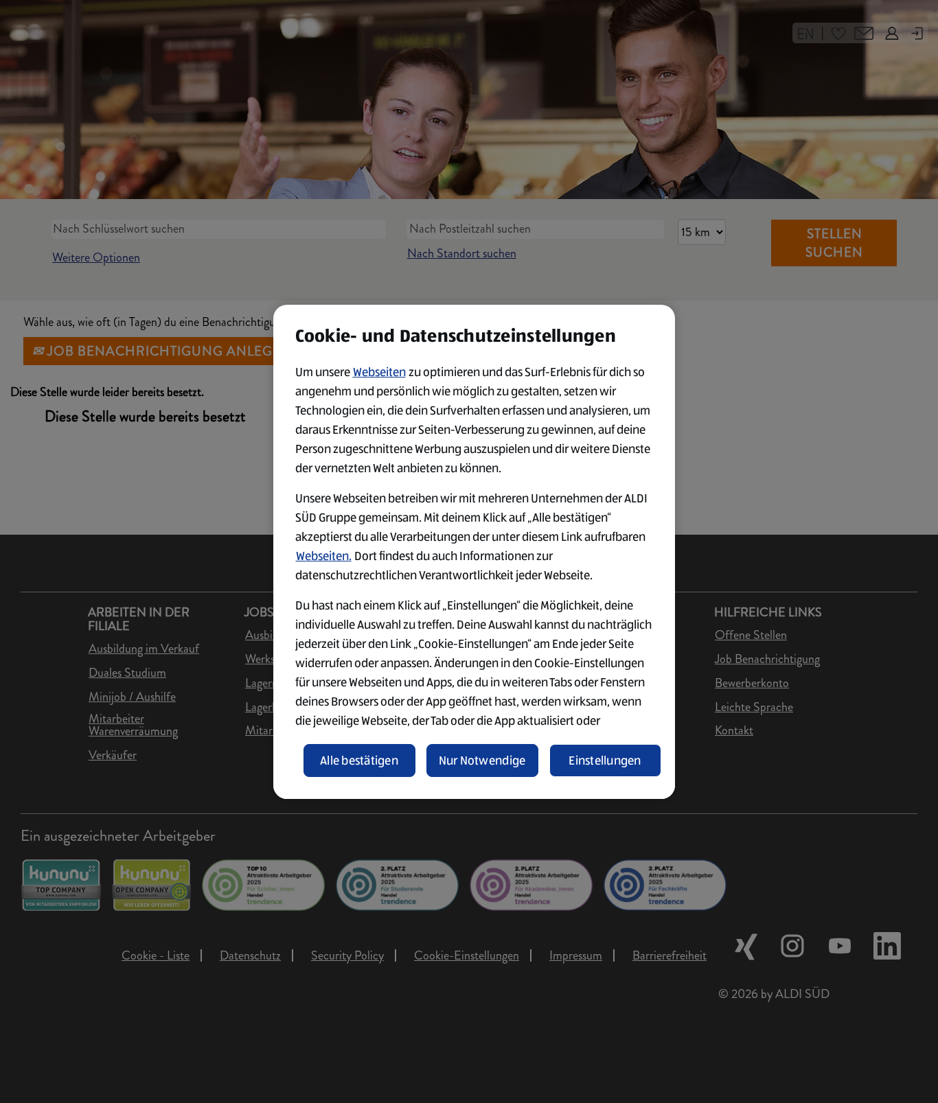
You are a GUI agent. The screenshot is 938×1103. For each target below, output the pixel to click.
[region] (474, 552)
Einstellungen (605, 760)
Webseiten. (324, 556)
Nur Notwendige (482, 760)
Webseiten (379, 372)
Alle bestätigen (359, 760)
